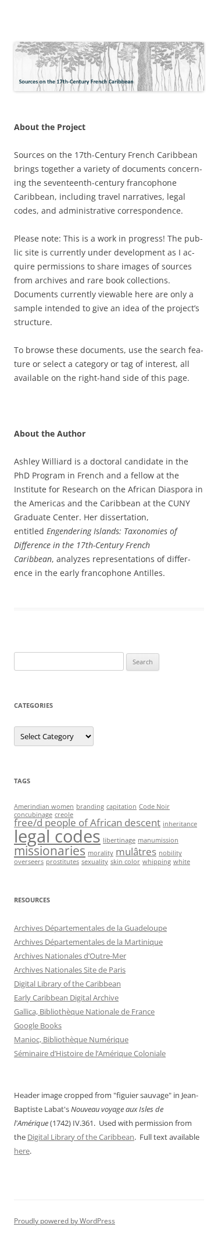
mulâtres (136, 851)
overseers (29, 862)
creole (64, 815)
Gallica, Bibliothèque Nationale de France (84, 1011)
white (181, 862)
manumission (158, 840)
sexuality (94, 862)
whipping (156, 862)
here (22, 1151)
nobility (170, 853)
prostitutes (62, 862)
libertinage (119, 840)
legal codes (57, 836)
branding (90, 806)
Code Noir (154, 806)
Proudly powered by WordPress (64, 1221)
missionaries (49, 851)
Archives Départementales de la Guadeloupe (90, 928)
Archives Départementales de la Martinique (88, 942)
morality (100, 853)
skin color (125, 862)
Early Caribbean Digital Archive (66, 997)
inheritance (180, 824)
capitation (121, 806)
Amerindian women (44, 806)
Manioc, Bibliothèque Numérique (71, 1039)
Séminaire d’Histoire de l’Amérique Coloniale (90, 1053)
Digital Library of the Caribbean (67, 983)
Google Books (38, 1025)
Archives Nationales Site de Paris (70, 969)
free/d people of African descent (87, 822)
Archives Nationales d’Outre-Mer (70, 956)
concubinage (33, 815)
